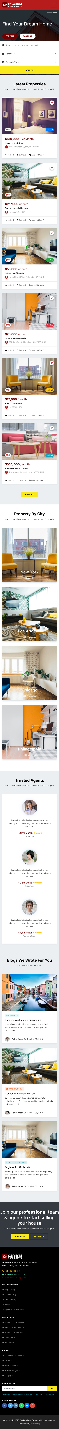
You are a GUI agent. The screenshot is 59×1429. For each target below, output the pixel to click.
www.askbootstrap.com (15, 1277)
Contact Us (20, 1236)
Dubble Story (10, 1294)
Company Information (14, 1355)
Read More (39, 1236)
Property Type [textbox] (12, 62)
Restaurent (9, 1342)
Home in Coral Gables (14, 1322)
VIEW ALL (29, 494)
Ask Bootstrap (35, 1424)
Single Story (9, 1289)
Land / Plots (9, 1337)
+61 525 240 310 (12, 1271)
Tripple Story (10, 1299)
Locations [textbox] (10, 54)
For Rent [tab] (27, 36)
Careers (8, 1360)
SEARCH (29, 70)
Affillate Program (11, 1370)
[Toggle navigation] (54, 4)
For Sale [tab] (10, 36)
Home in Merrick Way (13, 1310)
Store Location (11, 1365)
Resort (7, 1304)
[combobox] (29, 54)
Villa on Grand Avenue (14, 1327)
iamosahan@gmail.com (15, 1274)
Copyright (8, 1375)
